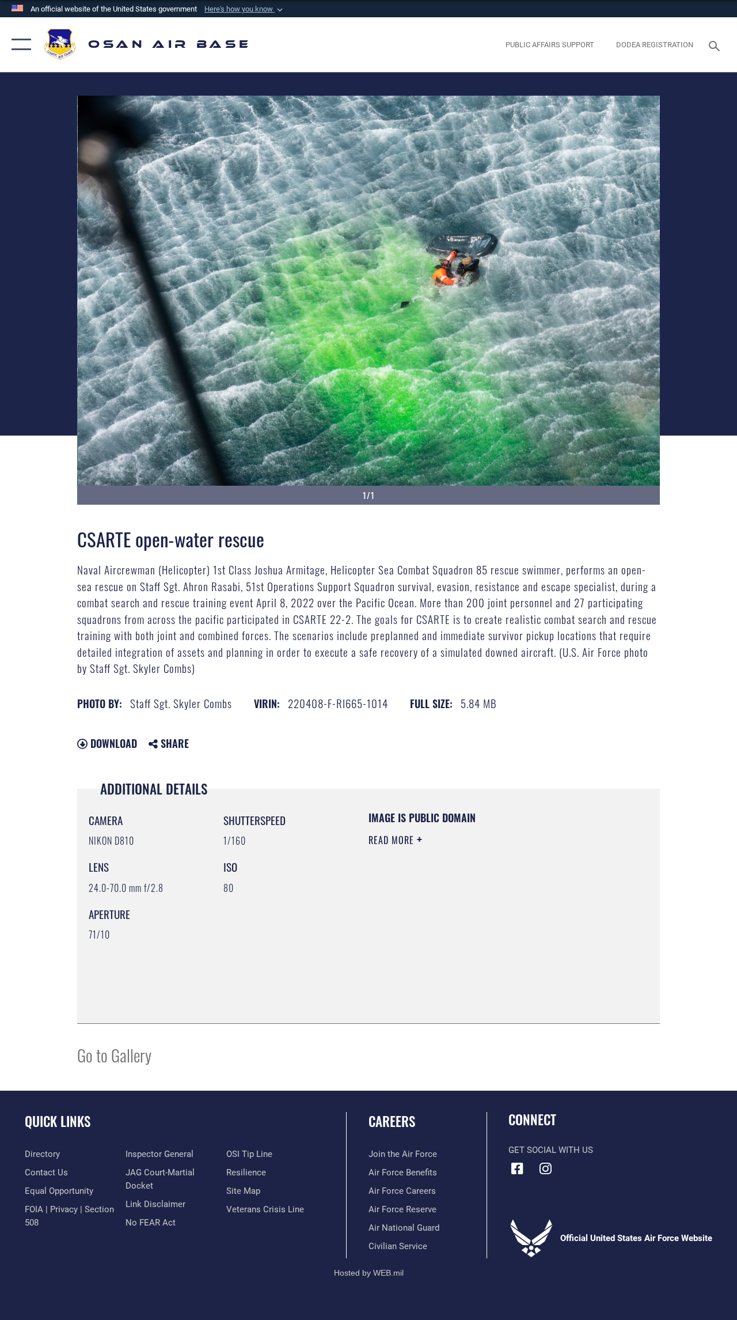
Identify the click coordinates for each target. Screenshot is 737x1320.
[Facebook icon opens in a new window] (517, 1168)
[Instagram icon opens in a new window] (545, 1168)
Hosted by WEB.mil (369, 1272)
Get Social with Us (550, 1150)
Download (112, 743)
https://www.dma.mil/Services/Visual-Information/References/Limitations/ (471, 937)
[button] (244, 9)
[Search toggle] (716, 44)
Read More (392, 840)
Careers (391, 1121)
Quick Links (57, 1121)
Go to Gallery (114, 1054)
